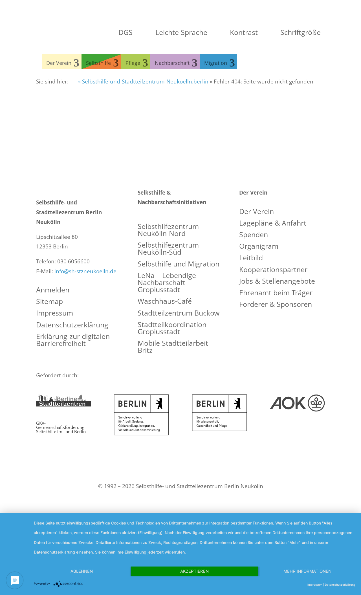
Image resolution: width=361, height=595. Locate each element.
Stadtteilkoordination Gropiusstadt (172, 328)
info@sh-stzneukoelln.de (85, 271)
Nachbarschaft (172, 63)
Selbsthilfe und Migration (178, 264)
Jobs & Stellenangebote (277, 281)
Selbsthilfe (98, 63)
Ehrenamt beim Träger (275, 293)
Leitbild (251, 258)
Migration (215, 63)
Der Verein (58, 63)
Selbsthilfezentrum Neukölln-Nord (168, 230)
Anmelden (52, 290)
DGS (124, 32)
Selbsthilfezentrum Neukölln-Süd (168, 249)
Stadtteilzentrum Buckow (178, 313)
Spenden (253, 235)
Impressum (54, 313)
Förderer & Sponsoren (275, 305)
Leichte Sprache (180, 32)
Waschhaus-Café (165, 302)
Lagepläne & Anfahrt (272, 223)
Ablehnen (82, 571)
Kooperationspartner (273, 270)
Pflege (133, 63)
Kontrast (243, 32)
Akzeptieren (194, 571)
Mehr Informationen (307, 571)
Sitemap (49, 302)
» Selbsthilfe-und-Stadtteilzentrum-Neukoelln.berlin (142, 81)
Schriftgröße (299, 32)
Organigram (258, 247)
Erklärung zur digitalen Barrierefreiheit (73, 340)
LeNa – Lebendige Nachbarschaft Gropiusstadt (167, 283)
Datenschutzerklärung (72, 325)
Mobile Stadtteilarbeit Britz (173, 347)
